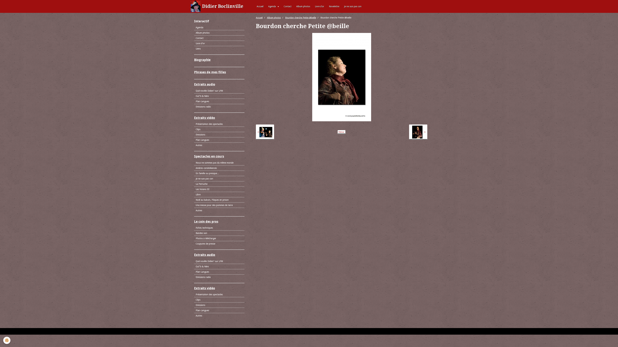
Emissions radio (203, 106)
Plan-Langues (202, 101)
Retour (341, 132)
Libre (198, 194)
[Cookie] (6, 340)
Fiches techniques (204, 228)
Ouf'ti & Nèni (202, 96)
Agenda (272, 6)
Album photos (303, 6)
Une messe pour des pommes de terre (214, 205)
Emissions (200, 134)
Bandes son (201, 233)
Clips (198, 129)
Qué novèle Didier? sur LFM (209, 90)
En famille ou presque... (207, 173)
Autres (199, 145)
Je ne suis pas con (352, 6)
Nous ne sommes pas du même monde (215, 162)
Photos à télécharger (206, 238)
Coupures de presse (205, 243)
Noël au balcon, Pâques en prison (212, 200)
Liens (198, 48)
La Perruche (201, 184)
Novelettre (334, 6)
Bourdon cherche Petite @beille (300, 17)
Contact (287, 6)
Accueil (260, 6)
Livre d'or (319, 6)
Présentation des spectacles (209, 124)
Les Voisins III (202, 189)
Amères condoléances (206, 168)
